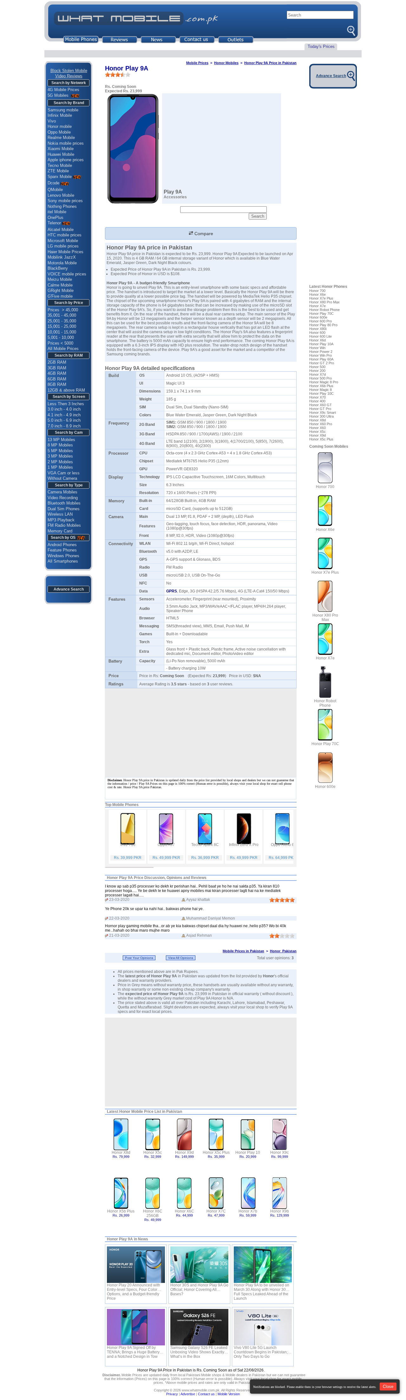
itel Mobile (57, 211)
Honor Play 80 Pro (323, 325)
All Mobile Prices (63, 348)
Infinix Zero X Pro (244, 844)
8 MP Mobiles (60, 445)
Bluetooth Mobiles (64, 503)
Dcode (53, 183)
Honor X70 (317, 397)
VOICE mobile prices (67, 274)
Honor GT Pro (320, 409)
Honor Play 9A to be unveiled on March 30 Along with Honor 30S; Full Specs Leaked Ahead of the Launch (261, 1287)
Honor (122, 309)
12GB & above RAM (66, 390)
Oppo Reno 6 (282, 844)
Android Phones (62, 544)
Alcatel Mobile (61, 229)
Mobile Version (229, 1394)
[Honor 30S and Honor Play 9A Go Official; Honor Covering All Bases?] (199, 1264)
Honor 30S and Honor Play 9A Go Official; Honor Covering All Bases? (199, 1287)
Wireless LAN (60, 514)
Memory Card (60, 531)
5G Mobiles (59, 95)
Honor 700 (317, 291)
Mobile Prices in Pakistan (243, 951)
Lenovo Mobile (61, 195)
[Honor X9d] (184, 1134)
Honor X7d (317, 374)
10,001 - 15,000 (62, 332)
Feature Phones (62, 550)
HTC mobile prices (65, 235)
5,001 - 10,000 (61, 337)
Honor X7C (216, 1211)
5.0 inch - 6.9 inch (64, 420)
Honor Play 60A (321, 359)
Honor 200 (317, 371)
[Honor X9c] (279, 1134)
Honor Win (317, 348)
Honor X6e (317, 294)
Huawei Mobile (61, 154)
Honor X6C (184, 1211)
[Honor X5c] (153, 1134)
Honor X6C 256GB (152, 1213)
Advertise (187, 1394)
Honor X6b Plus (321, 386)
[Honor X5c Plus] (216, 1134)
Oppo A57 (166, 844)
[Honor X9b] (279, 1192)
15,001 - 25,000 (62, 326)
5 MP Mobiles (60, 450)
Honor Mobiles (226, 63)
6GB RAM (57, 379)
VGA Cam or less (64, 473)
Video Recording (63, 497)
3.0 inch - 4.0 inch (64, 409)
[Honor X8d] (121, 1134)
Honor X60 (317, 428)
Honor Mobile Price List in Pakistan (150, 1111)
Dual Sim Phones (64, 508)
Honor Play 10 (247, 1152)
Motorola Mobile (62, 263)
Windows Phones (63, 555)
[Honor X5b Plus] (121, 1192)
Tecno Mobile (60, 165)
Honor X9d (184, 1152)
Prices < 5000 (60, 343)
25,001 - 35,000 (62, 321)
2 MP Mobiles (60, 461)
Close (388, 1386)
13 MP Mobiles (61, 439)
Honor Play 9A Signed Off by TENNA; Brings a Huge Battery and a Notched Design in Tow (133, 1349)
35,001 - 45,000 (62, 315)
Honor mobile (60, 126)
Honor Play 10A (321, 344)
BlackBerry (58, 268)
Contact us (206, 1394)
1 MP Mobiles (60, 467)
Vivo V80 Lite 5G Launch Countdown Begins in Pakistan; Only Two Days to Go (261, 1349)
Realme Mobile (61, 137)
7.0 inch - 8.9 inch (64, 426)
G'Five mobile (60, 296)
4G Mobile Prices (63, 89)
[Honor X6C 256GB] (153, 1192)
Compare (203, 233)
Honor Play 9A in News (127, 1239)
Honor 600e (318, 317)
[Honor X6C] (184, 1192)
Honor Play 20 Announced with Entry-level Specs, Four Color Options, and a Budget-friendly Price (133, 1287)
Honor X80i (317, 329)
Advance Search (69, 589)
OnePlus (55, 217)
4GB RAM (57, 373)
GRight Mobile (61, 290)
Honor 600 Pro (320, 321)
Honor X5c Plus (216, 1152)
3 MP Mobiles (60, 456)
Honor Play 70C (321, 313)
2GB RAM (57, 362)
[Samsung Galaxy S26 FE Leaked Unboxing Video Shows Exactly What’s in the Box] (199, 1327)
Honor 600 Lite (320, 336)
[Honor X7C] (216, 1192)
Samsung (115, 354)
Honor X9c (279, 1152)
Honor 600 (317, 332)
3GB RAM (57, 368)
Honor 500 (317, 367)
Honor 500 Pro (320, 378)
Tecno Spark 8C (205, 844)
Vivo (52, 121)
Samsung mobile (63, 110)
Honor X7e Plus (321, 298)
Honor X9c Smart (322, 412)
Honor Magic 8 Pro (323, 382)
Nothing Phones (62, 206)
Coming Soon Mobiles (328, 446)
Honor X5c (152, 1152)
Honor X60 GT (320, 405)
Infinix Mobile (60, 115)
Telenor (54, 223)
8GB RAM (57, 384)
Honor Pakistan (283, 951)
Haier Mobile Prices (65, 251)
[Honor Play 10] (248, 1134)
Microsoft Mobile (63, 240)
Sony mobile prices (65, 200)
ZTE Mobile (58, 170)
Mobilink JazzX (62, 257)
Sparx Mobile (60, 176)
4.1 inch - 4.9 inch (64, 415)
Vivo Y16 (127, 844)
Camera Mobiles (62, 492)
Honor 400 (317, 401)
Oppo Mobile (59, 132)
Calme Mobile (60, 285)
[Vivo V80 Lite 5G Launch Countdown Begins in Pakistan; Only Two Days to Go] (263, 1327)
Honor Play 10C (321, 393)
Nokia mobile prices (66, 143)
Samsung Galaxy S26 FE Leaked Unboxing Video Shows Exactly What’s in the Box (198, 1349)
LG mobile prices (63, 246)
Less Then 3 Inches (66, 403)
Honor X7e (317, 306)
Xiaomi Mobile (61, 148)
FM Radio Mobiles (64, 525)
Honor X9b (279, 1211)
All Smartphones (63, 561)
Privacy (172, 1394)
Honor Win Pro (320, 355)
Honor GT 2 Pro (321, 363)
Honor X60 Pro (320, 424)
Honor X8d (121, 1152)
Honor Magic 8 (320, 390)
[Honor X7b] (248, 1192)
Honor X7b (248, 1211)
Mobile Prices (197, 63)
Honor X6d (317, 340)
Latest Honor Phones (328, 286)
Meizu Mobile (60, 279)
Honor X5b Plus (120, 1211)
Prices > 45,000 (63, 309)
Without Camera (62, 478)
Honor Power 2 (320, 351)
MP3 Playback (61, 520)
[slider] (117, 74)
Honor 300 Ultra (321, 416)
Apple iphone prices (66, 159)
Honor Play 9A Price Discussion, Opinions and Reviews (156, 877)
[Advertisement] (200, 1062)
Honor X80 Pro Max (324, 302)
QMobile (55, 189)
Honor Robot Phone (324, 310)
